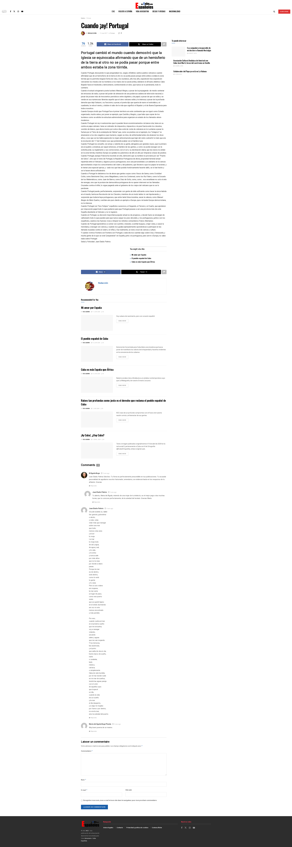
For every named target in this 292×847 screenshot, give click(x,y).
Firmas (89, 18)
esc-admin (86, 312)
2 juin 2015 (178, 74)
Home (83, 18)
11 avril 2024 (96, 439)
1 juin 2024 (95, 408)
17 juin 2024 (96, 312)
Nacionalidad (174, 11)
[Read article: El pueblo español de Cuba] (97, 354)
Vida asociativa (142, 11)
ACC (87, 831)
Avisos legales (108, 828)
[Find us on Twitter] (14, 11)
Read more (123, 321)
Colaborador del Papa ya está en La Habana (190, 71)
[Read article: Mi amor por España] (97, 323)
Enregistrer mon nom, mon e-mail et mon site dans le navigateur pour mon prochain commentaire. (120, 800)
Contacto (120, 828)
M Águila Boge (94, 473)
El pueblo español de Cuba (141, 258)
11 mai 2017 (104, 33)
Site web (128, 790)
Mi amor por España (139, 254)
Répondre (94, 486)
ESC (113, 11)
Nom (83, 780)
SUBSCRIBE (284, 12)
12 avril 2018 (178, 66)
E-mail (84, 790)
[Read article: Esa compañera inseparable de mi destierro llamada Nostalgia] (178, 51)
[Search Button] (274, 11)
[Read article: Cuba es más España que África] (97, 385)
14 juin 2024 (96, 374)
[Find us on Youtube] (22, 11)
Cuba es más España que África (143, 261)
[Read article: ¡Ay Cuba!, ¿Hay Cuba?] (97, 450)
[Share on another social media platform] (164, 44)
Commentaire (87, 751)
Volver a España (125, 11)
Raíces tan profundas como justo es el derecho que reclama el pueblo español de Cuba (123, 402)
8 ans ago (117, 724)
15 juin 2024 (96, 343)
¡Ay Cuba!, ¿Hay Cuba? (92, 435)
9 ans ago (106, 473)
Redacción (92, 33)
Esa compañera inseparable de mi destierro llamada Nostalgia (199, 49)
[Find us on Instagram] (18, 11)
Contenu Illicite (157, 828)
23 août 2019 (192, 53)
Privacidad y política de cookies (137, 828)
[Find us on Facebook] (10, 11)
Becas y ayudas (159, 11)
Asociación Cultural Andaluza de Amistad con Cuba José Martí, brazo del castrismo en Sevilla (191, 61)
